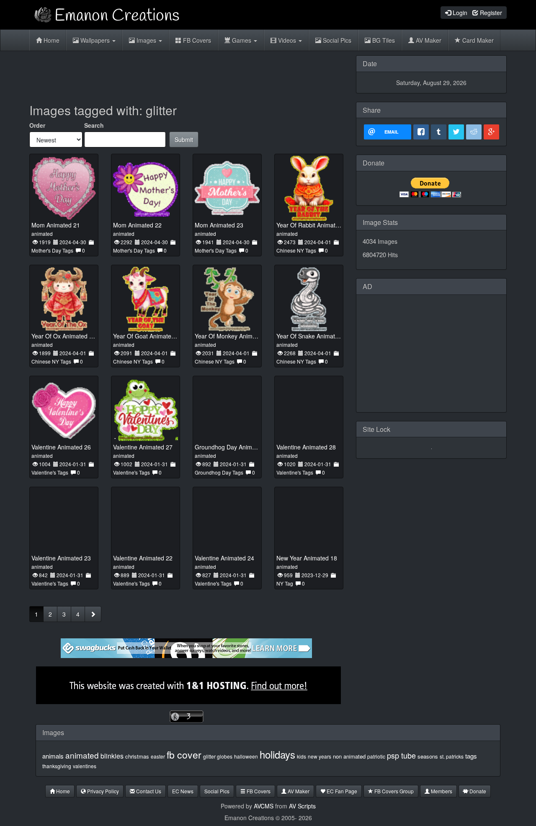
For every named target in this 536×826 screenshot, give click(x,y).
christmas (137, 756)
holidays (277, 754)
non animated (349, 756)
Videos (287, 40)
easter (158, 756)
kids (301, 756)
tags (471, 755)
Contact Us (148, 791)
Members (441, 791)
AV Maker (427, 40)
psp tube (401, 755)
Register (490, 12)
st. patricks (452, 756)
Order (37, 125)
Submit (184, 139)
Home (50, 40)
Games (241, 40)
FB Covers (196, 40)
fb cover (184, 754)
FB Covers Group (393, 791)
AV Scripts (302, 806)
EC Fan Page (341, 791)
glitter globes (217, 756)
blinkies (112, 756)
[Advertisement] (186, 74)
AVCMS (263, 806)
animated (82, 755)
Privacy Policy (102, 791)
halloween (246, 756)
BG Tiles (383, 40)
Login (459, 12)
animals (53, 755)
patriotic (376, 756)
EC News (182, 791)
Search (94, 125)
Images (146, 40)
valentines (84, 765)
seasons (427, 756)
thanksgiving (56, 765)
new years (319, 756)
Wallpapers (95, 40)
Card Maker (477, 40)
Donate (477, 791)
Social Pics (336, 40)
